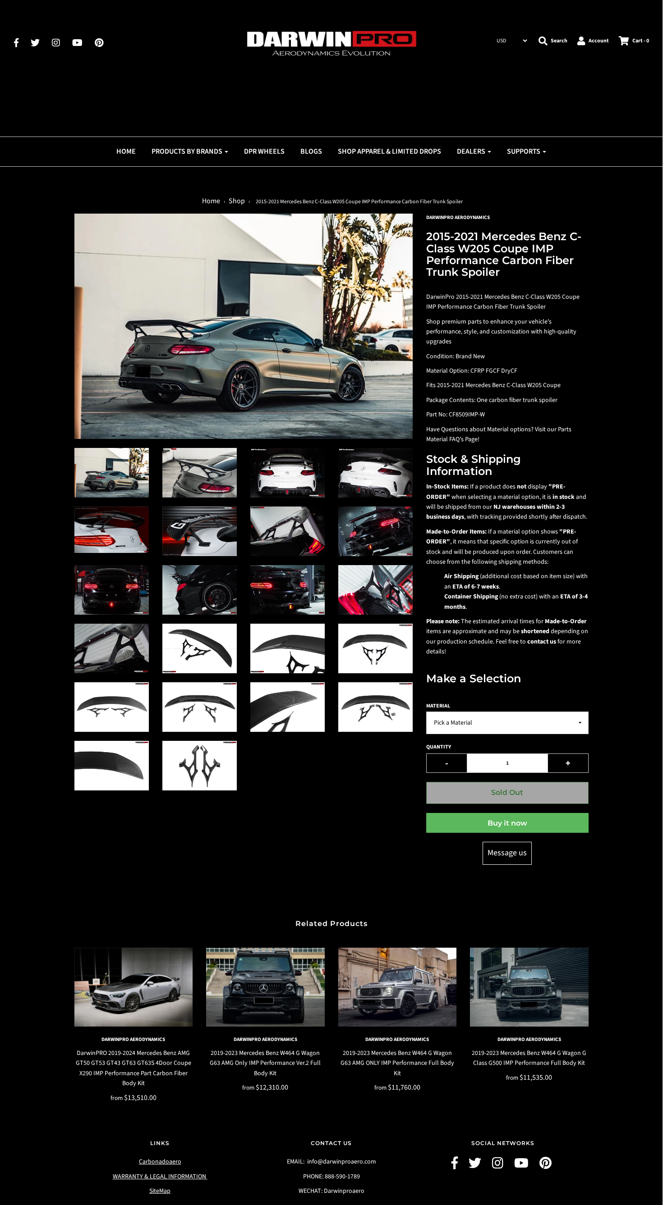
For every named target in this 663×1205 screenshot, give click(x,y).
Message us (507, 852)
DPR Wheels (264, 151)
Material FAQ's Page (452, 439)
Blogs (311, 151)
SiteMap (159, 1191)
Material (438, 706)
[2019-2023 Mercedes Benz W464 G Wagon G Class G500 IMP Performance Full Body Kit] (529, 987)
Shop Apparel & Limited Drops (389, 151)
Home (126, 151)
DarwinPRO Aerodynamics (133, 1039)
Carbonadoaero (160, 1161)
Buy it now (507, 823)
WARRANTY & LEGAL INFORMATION (160, 1176)
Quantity (438, 747)
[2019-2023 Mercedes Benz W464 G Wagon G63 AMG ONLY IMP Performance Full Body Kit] (397, 987)
